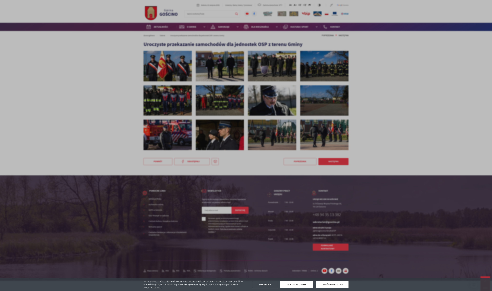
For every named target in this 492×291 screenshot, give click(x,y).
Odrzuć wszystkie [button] (297, 284)
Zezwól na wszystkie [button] (332, 284)
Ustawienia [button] (265, 284)
